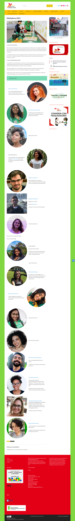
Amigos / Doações (54, 11)
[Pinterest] (68, 5)
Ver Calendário (51, 68)
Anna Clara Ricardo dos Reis (34, 110)
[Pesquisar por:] (37, 6)
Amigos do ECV (10, 460)
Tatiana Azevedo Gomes (33, 377)
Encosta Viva (34, 204)
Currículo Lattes (15, 158)
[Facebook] (60, 5)
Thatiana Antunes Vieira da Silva (35, 400)
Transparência (22, 13)
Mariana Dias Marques (33, 271)
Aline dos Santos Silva (12, 88)
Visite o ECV (28, 11)
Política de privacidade (12, 13)
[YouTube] (62, 5)
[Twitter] (58, 5)
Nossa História (9, 459)
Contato (62, 11)
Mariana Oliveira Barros (13, 293)
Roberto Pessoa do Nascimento (35, 357)
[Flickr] (64, 5)
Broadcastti (66, 516)
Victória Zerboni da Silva (34, 423)
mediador (12, 441)
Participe (46, 11)
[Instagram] (66, 5)
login (15, 449)
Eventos (21, 11)
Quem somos (14, 11)
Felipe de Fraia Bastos (33, 177)
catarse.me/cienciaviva (60, 36)
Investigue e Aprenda (37, 11)
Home (9, 11)
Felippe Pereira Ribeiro (33, 198)
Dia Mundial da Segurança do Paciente (60, 66)
